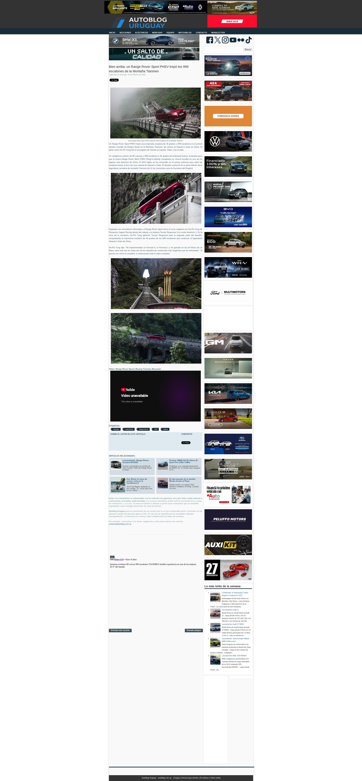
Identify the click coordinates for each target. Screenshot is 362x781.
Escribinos (204, 778)
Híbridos (116, 429)
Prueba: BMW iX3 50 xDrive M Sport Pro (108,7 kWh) (183, 461)
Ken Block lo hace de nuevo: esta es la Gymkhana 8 (137, 481)
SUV (155, 429)
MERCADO (157, 32)
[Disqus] (155, 590)
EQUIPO (170, 32)
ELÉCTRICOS (141, 32)
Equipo (177, 778)
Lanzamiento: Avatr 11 (230, 610)
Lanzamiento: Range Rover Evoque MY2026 (136, 461)
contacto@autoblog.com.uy (120, 524)
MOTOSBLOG (185, 32)
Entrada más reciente (120, 630)
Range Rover (143, 429)
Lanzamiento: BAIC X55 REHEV (234, 656)
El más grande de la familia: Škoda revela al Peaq (182, 480)
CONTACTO (201, 32)
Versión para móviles (190, 778)
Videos (165, 429)
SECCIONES (125, 32)
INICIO (112, 32)
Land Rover (129, 429)
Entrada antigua (194, 630)
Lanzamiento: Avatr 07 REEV (233, 624)
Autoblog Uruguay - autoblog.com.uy (157, 778)
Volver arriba (215, 778)
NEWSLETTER (218, 32)
